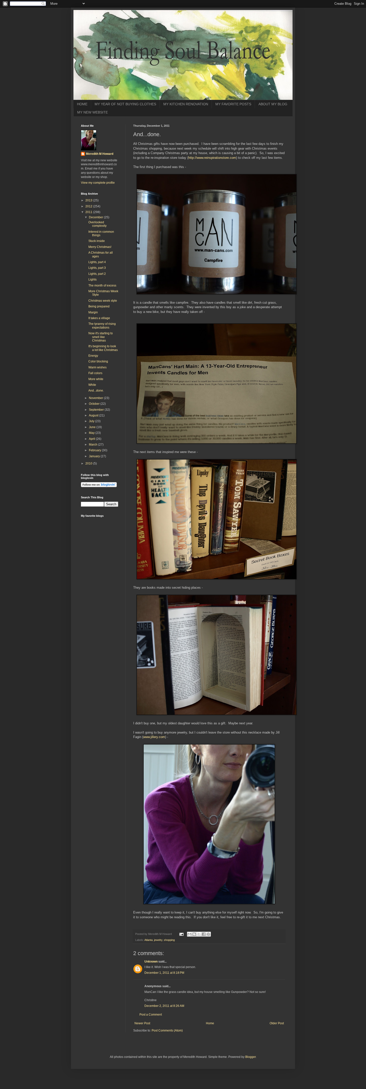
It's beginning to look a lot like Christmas (103, 347)
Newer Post (142, 1023)
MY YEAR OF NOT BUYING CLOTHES (125, 104)
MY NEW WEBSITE (92, 112)
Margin (93, 312)
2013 (89, 200)
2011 (89, 212)
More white (95, 379)
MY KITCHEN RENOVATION (185, 104)
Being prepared (99, 306)
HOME (82, 104)
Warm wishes (97, 367)
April (92, 439)
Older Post (277, 1023)
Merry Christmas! (99, 247)
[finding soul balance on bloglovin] (99, 486)
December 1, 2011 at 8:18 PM (164, 972)
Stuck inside (96, 241)
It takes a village (99, 318)
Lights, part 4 (97, 262)
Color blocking (98, 361)
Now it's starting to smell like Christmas (100, 337)
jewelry (158, 939)
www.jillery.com (154, 737)
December (96, 217)
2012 (89, 206)
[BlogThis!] (194, 934)
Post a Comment (150, 1014)
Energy (93, 355)
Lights (92, 279)
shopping (169, 939)
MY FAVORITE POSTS (233, 104)
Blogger (250, 1057)
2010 (89, 463)
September (97, 409)
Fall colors (95, 373)
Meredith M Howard (99, 154)
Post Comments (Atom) (167, 1030)
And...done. (96, 390)
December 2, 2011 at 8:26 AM (164, 1006)
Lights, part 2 (97, 274)
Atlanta (148, 939)
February (95, 450)
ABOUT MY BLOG (272, 104)
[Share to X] (198, 934)
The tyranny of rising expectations (102, 325)
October (94, 403)
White (92, 385)
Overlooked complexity (97, 224)
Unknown (151, 961)
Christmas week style (102, 300)
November (96, 398)
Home (210, 1023)
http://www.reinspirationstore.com (212, 158)
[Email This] (189, 934)
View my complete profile (98, 182)
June (92, 427)
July (92, 421)
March (93, 444)
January (95, 456)
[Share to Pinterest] (208, 934)
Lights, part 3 (97, 268)
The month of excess (102, 285)
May (92, 433)
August (94, 415)
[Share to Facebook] (203, 934)
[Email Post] (181, 933)
